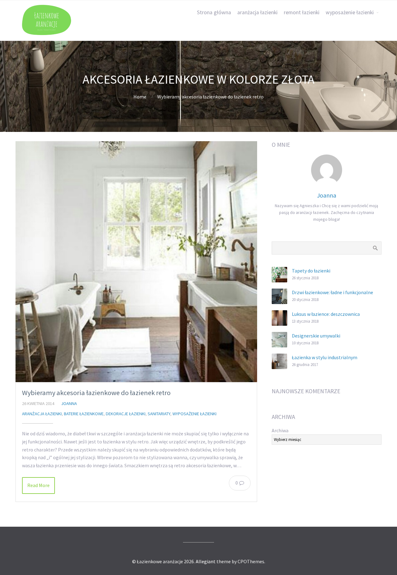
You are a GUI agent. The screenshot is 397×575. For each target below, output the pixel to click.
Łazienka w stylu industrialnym (324, 357)
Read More (38, 485)
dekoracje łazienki (125, 413)
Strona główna (214, 12)
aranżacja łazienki (257, 12)
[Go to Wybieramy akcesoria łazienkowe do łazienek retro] (136, 261)
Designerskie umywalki (316, 336)
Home (139, 97)
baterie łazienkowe (84, 413)
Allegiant (206, 561)
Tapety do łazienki (311, 271)
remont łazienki (301, 12)
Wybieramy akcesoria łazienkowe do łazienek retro (96, 392)
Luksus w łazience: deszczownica (326, 314)
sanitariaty (159, 413)
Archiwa (280, 430)
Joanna (69, 403)
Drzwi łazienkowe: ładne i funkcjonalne (332, 292)
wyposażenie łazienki (350, 12)
